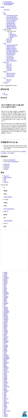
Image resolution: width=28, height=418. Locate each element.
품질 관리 (9, 67)
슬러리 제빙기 (10, 59)
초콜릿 (11, 37)
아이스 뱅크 (10, 56)
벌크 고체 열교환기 (12, 17)
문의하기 (6, 82)
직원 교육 (9, 68)
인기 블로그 (4, 153)
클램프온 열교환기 (11, 26)
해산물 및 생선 (13, 36)
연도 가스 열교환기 (12, 20)
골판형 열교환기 (11, 23)
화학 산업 (9, 39)
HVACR (9, 42)
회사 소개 (6, 62)
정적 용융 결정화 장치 (12, 18)
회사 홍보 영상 (10, 76)
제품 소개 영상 (10, 75)
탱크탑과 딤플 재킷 (12, 28)
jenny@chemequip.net (9, 3)
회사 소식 (9, 79)
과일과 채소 (13, 34)
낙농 (11, 32)
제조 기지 (9, 65)
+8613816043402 (8, 1)
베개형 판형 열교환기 (12, 15)
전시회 (8, 81)
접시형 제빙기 (10, 57)
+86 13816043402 (8, 4)
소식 (5, 78)
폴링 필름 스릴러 (11, 25)
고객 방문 (9, 70)
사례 (5, 43)
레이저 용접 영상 (11, 73)
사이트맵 (23, 151)
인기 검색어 (11, 153)
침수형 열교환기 (11, 21)
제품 (5, 14)
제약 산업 (9, 40)
